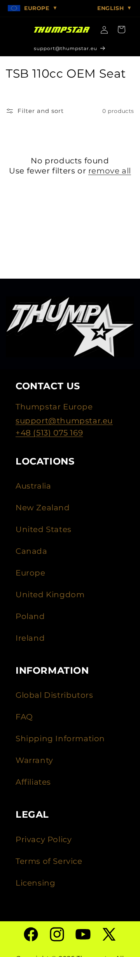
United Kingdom (50, 594)
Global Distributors (54, 695)
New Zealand (43, 507)
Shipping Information (60, 738)
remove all (109, 170)
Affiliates (33, 782)
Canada (31, 551)
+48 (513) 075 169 (49, 432)
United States (44, 529)
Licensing (35, 883)
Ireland (30, 638)
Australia (33, 486)
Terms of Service (49, 861)
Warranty (34, 760)
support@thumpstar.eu (64, 420)
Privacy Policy (44, 839)
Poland (30, 616)
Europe (31, 572)
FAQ (24, 716)
